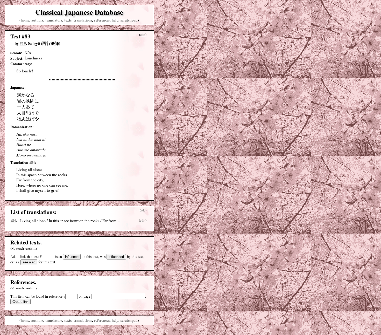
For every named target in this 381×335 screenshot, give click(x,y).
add (143, 210)
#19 (23, 43)
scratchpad (129, 20)
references (102, 20)
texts (68, 20)
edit (142, 34)
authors (37, 20)
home (25, 20)
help (115, 20)
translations (83, 20)
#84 (32, 162)
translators (53, 20)
